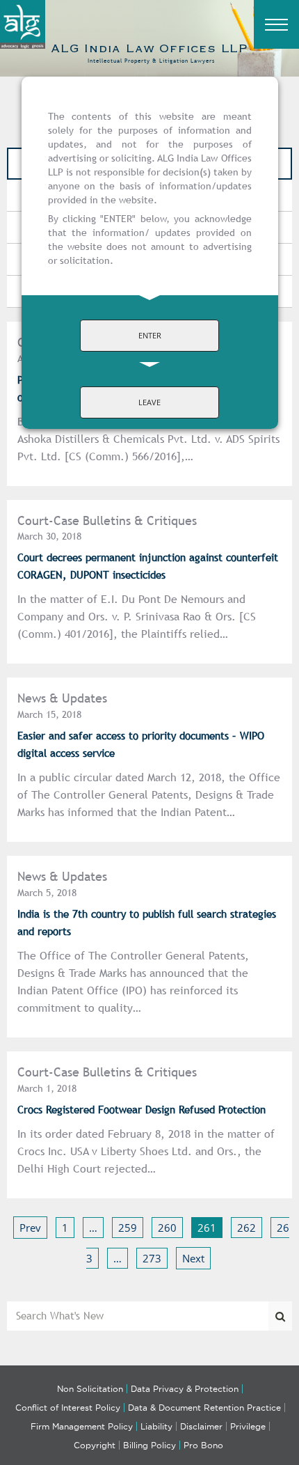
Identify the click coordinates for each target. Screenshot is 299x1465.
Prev (30, 1228)
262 (246, 1228)
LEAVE (149, 402)
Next (193, 1258)
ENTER (149, 335)
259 (127, 1228)
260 (167, 1228)
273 (152, 1258)
